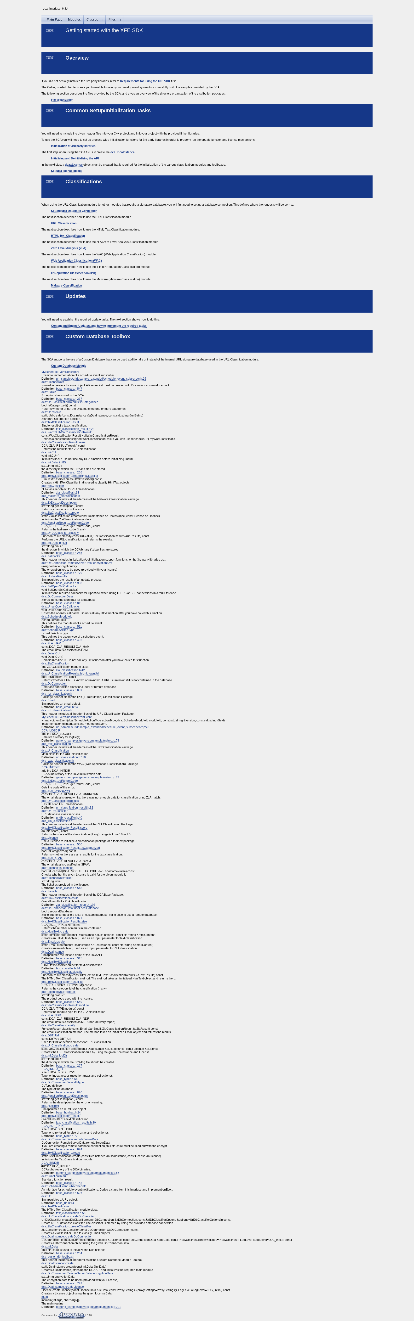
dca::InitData (49, 1246)
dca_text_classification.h (57, 744)
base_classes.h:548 (69, 888)
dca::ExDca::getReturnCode (59, 780)
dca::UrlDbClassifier (54, 811)
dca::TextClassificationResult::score (64, 827)
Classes (92, 19)
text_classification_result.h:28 (75, 429)
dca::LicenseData (52, 382)
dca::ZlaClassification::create (60, 512)
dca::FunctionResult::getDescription (64, 1095)
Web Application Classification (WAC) (76, 260)
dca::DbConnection (54, 683)
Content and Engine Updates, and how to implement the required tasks (99, 325)
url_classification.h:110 (71, 757)
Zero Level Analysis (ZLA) (68, 248)
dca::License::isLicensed (57, 868)
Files (112, 19)
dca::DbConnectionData (57, 596)
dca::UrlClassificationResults (60, 801)
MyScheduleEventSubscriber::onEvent (66, 717)
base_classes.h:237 (69, 398)
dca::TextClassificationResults (60, 1116)
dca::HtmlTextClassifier (56, 961)
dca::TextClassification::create (60, 1152)
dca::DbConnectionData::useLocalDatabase (70, 908)
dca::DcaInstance (122, 152)
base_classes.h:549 (69, 1002)
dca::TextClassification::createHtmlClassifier (69, 476)
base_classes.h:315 (69, 958)
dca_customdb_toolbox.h (57, 1256)
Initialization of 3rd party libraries (73, 146)
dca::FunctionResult (54, 1176)
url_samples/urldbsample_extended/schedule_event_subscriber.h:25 (101, 378)
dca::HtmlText (50, 1105)
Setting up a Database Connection (74, 211)
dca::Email (48, 700)
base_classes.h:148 (69, 1183)
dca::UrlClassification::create (60, 1045)
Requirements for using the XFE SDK (145, 81)
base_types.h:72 (67, 1136)
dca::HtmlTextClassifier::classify (61, 971)
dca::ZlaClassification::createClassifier (66, 1226)
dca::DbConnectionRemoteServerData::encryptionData (77, 1273)
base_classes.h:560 (69, 844)
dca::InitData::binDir (54, 543)
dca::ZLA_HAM (51, 643)
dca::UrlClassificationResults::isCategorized (69, 402)
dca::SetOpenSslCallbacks (58, 586)
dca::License (74, 164)
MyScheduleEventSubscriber (60, 372)
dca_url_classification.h (56, 710)
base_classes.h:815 (69, 603)
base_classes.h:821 (69, 918)
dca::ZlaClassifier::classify (58, 1025)
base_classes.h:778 (69, 1283)
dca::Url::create (51, 412)
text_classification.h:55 (71, 1213)
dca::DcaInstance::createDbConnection (66, 1236)
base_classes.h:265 (69, 553)
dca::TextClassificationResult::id (62, 982)
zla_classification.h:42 (70, 670)
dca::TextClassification (55, 1206)
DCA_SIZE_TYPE (53, 1126)
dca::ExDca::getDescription (59, 502)
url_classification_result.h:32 (74, 807)
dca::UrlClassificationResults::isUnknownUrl (70, 673)
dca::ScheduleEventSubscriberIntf (63, 1186)
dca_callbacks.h (52, 556)
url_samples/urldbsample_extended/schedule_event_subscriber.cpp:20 (102, 727)
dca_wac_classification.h (57, 760)
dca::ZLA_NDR (51, 1015)
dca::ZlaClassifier (52, 486)
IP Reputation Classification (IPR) (73, 273)
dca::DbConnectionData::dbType (62, 1082)
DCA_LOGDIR (50, 730)
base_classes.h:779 (69, 573)
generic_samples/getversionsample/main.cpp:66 (87, 1173)
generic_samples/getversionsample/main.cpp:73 (87, 777)
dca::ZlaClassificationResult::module (65, 1005)
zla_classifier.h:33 (67, 492)
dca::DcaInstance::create (57, 1263)
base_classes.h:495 (69, 640)
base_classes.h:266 (69, 472)
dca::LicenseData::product (58, 992)
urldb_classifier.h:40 (69, 817)
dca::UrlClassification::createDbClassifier (68, 1216)
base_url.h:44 (65, 1203)
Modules (74, 19)
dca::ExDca (48, 392)
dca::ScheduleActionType (58, 630)
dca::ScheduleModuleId (56, 616)
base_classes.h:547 (69, 388)
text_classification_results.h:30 (76, 1122)
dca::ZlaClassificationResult (59, 898)
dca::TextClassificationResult (60, 422)
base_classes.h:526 (69, 1193)
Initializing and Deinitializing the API (75, 158)
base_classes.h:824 (69, 1149)
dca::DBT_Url (50, 1035)
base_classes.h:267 (69, 1065)
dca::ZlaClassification (55, 663)
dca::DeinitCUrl (51, 653)
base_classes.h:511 (69, 626)
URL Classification (63, 223)
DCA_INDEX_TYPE (54, 1069)
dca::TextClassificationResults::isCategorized (70, 847)
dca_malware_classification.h (60, 496)
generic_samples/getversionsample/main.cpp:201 (88, 1307)
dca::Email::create (53, 941)
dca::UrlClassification (55, 750)
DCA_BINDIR (50, 1162)
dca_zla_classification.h (57, 821)
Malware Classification (66, 285)
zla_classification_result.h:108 (75, 904)
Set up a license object (66, 171)
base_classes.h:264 (69, 1253)
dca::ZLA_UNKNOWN (55, 791)
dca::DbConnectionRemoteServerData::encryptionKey (76, 563)
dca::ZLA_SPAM (52, 858)
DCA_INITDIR (50, 767)
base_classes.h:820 (69, 1092)
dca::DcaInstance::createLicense (62, 1286)
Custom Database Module (68, 365)
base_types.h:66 (67, 1079)
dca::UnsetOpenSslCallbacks (60, 606)
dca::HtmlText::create (55, 931)
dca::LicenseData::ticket (56, 878)
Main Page (54, 19)
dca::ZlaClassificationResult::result (63, 442)
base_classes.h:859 (69, 690)
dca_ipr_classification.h (56, 693)
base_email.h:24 (67, 707)
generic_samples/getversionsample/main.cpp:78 (87, 740)
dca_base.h (49, 891)
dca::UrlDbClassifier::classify (60, 532)
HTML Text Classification (68, 235)
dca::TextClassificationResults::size (64, 921)
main (44, 1297)
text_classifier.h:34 (68, 968)
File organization (62, 99)
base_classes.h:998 (69, 583)
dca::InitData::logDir (54, 1055)
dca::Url (46, 1196)
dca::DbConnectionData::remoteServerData (69, 1139)
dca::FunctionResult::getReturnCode (65, 522)
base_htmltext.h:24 (68, 1112)
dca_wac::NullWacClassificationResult (66, 432)
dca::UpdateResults (54, 576)
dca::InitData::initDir (54, 462)
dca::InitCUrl (49, 452)
